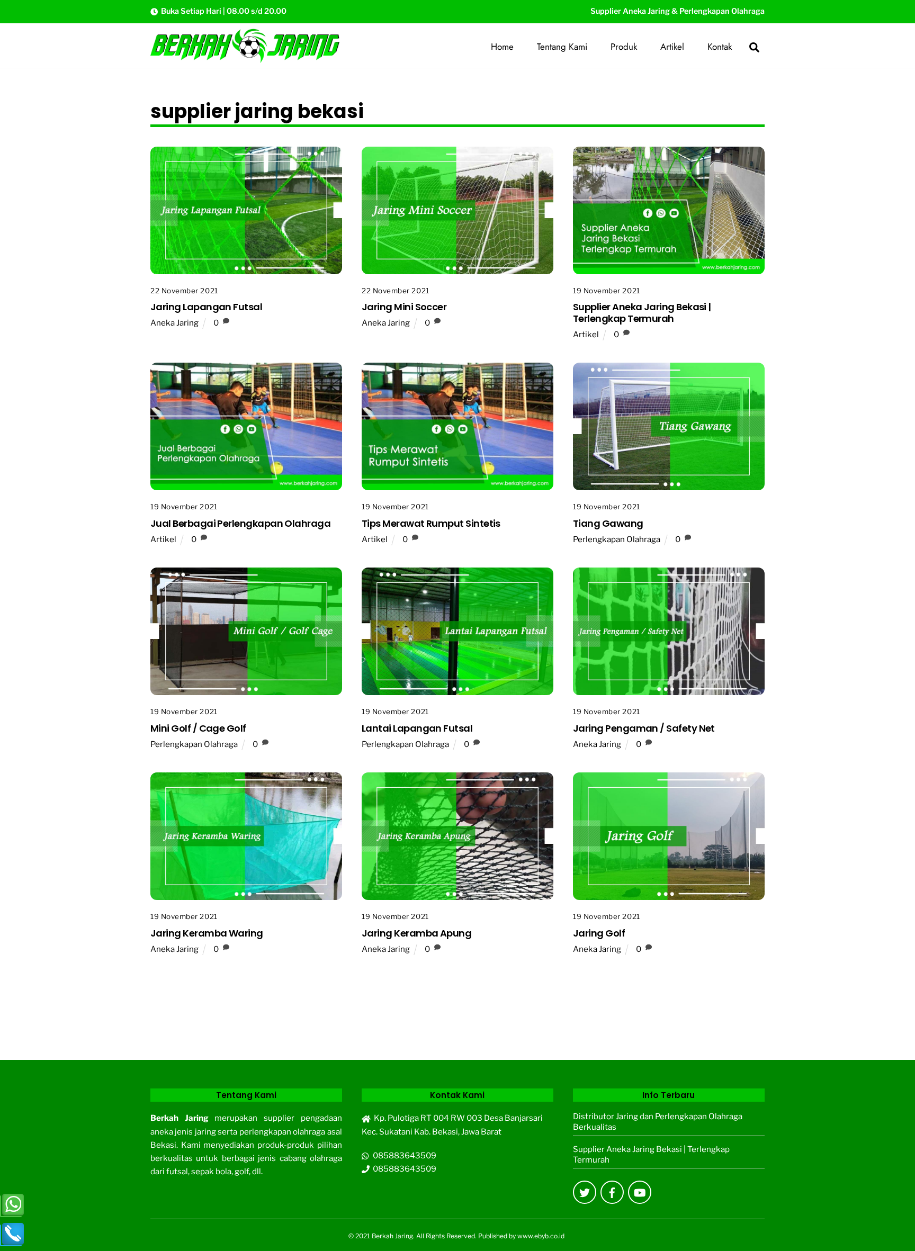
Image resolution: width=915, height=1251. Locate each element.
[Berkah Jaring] (244, 58)
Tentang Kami (562, 46)
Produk (624, 46)
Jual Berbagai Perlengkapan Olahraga (240, 523)
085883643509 (403, 1155)
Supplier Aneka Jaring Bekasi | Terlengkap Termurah (642, 312)
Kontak (719, 46)
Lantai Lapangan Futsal (417, 728)
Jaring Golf (599, 933)
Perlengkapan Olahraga (616, 539)
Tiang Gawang (608, 523)
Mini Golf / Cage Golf (198, 728)
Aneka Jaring (174, 323)
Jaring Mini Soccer (404, 306)
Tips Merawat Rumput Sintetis (431, 523)
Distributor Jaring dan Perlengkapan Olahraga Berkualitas (657, 1121)
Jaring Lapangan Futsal (206, 306)
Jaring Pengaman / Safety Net (644, 728)
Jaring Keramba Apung (416, 933)
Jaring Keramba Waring (206, 933)
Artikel (672, 46)
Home (502, 46)
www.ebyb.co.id (540, 1236)
